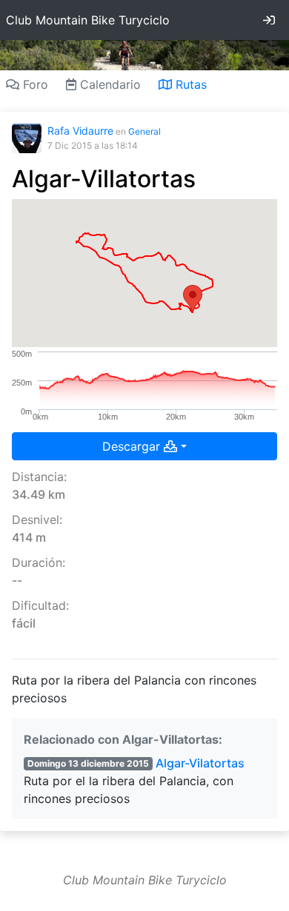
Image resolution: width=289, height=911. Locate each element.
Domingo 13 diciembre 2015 (88, 763)
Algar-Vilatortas (200, 763)
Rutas (189, 84)
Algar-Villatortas (104, 178)
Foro (33, 84)
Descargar (133, 446)
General (144, 131)
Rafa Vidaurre (80, 130)
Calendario (108, 84)
